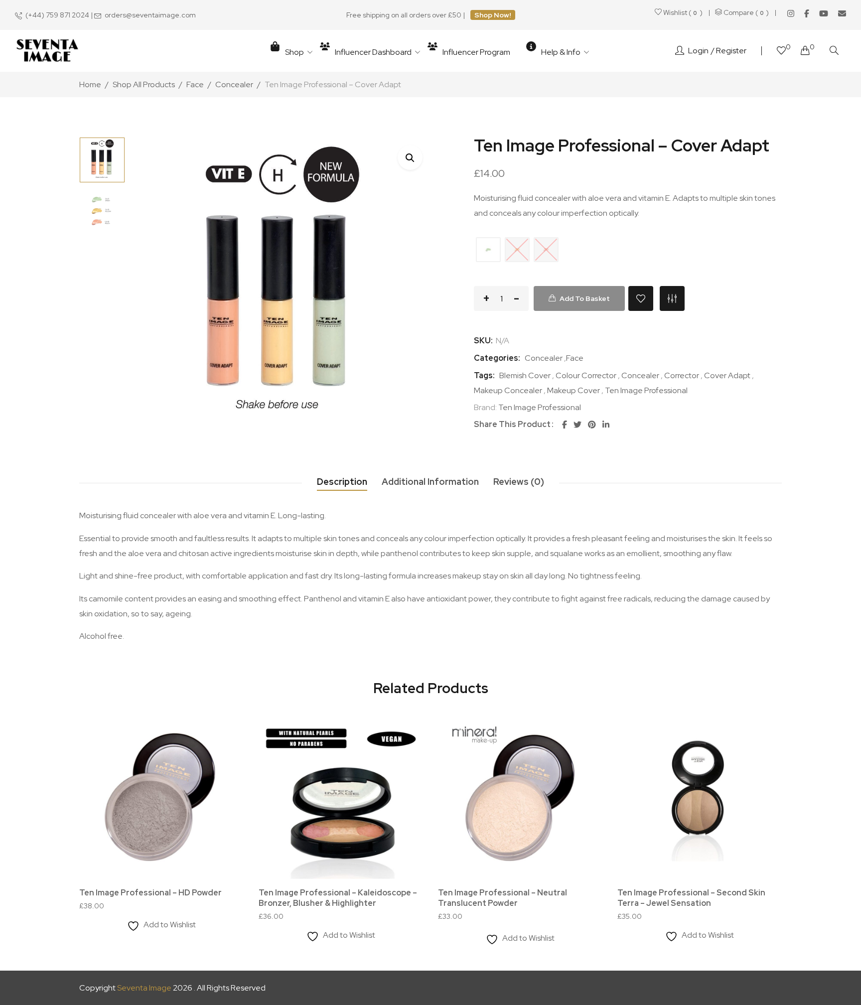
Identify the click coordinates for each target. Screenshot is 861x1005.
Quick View (222, 790)
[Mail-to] (842, 13)
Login (698, 50)
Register (731, 50)
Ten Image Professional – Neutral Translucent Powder (502, 897)
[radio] (488, 249)
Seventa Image (144, 988)
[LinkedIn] (605, 425)
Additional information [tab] (430, 481)
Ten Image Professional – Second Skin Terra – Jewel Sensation (691, 897)
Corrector (681, 375)
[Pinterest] (592, 425)
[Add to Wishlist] (640, 298)
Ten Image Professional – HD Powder (150, 892)
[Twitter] (577, 425)
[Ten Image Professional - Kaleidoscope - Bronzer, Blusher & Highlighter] (341, 797)
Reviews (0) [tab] (518, 481)
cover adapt (727, 375)
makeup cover (573, 390)
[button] (410, 157)
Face (195, 84)
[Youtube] (823, 13)
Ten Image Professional (539, 407)
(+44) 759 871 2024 (57, 14)
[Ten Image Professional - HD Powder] (161, 797)
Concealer (234, 84)
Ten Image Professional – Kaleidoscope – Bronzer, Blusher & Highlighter (338, 897)
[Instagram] (790, 13)
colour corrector (586, 375)
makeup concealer (508, 390)
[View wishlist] (781, 51)
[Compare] (672, 298)
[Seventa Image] (47, 51)
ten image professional (646, 390)
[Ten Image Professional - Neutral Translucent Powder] (520, 797)
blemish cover (525, 375)
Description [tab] (342, 481)
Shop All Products (144, 84)
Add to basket (585, 298)
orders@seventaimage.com (150, 14)
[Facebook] (806, 13)
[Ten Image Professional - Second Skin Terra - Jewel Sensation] (699, 797)
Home (90, 84)
